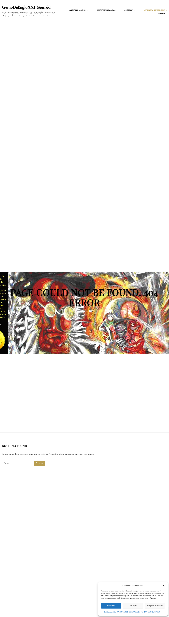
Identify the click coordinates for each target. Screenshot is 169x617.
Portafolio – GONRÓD (77, 10)
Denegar (133, 605)
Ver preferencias (155, 605)
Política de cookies (110, 612)
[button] (163, 585)
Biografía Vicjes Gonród (106, 10)
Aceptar (111, 605)
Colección (128, 10)
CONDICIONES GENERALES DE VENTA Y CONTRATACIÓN (138, 612)
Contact (161, 14)
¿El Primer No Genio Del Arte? (154, 10)
